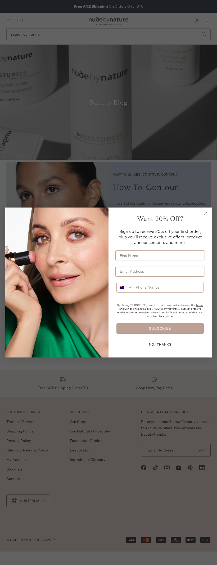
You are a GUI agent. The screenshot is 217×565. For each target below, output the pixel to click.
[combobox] (125, 287)
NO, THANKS (160, 344)
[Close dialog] (206, 213)
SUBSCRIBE (160, 328)
